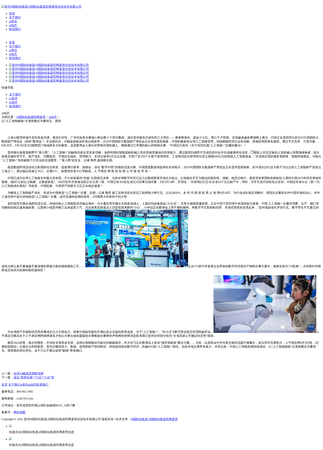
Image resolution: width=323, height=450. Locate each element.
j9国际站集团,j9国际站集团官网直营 (154, 419)
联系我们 (15, 29)
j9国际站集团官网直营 (31, 117)
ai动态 (13, 25)
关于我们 (15, 17)
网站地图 (19, 412)
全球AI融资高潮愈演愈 (28, 373)
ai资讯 (13, 21)
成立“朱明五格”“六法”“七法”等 (33, 377)
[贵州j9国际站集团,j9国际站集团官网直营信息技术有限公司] (41, 6)
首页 (12, 13)
